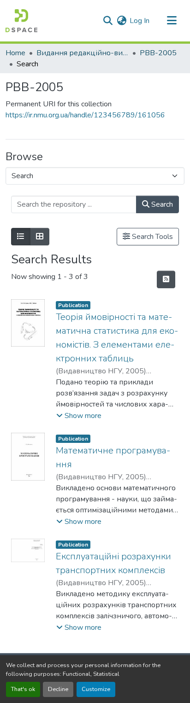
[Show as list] (20, 236)
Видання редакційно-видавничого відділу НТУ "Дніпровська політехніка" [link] (82, 53)
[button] (21, 20)
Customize (96, 689)
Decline (58, 689)
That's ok (23, 689)
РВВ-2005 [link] (158, 53)
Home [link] (15, 53)
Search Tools (151, 237)
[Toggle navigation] (171, 20)
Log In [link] (139, 21)
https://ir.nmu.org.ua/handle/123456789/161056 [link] (85, 115)
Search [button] (161, 204)
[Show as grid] (39, 236)
